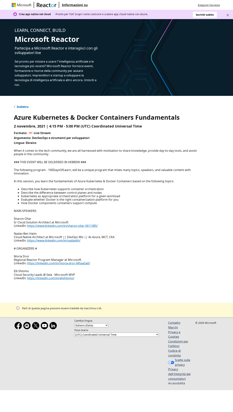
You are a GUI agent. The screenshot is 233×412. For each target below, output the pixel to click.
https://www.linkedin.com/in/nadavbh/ (53, 240)
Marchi (173, 327)
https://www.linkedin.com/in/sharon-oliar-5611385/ (62, 226)
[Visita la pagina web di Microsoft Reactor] (46, 5)
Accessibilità (176, 383)
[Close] (228, 15)
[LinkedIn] (54, 326)
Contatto (174, 323)
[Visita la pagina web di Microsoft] (22, 5)
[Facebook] (19, 326)
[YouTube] (45, 326)
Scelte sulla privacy (182, 362)
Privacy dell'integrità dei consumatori (179, 374)
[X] (36, 326)
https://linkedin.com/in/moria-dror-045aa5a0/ (58, 263)
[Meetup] (27, 326)
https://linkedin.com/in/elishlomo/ (50, 278)
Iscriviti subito (205, 14)
